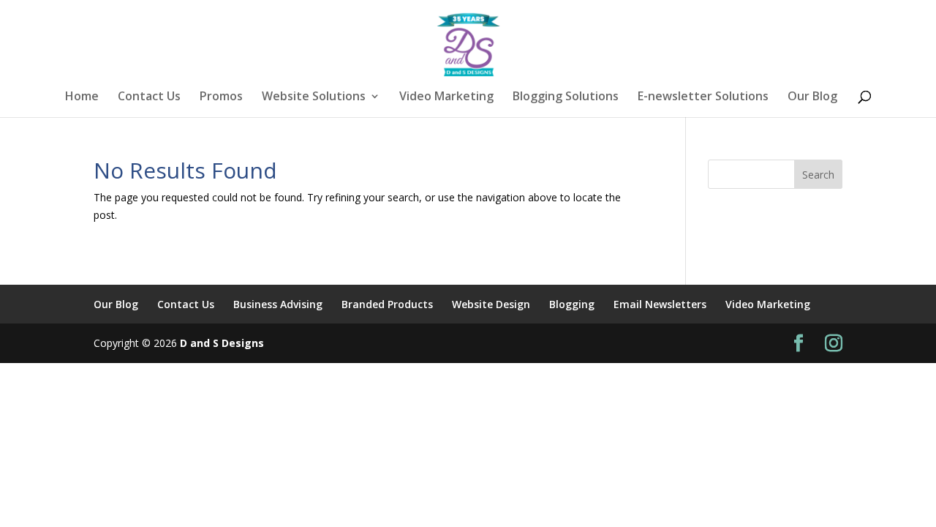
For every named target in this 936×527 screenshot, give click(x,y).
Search (818, 175)
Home (82, 97)
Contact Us (149, 97)
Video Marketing (446, 97)
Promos (221, 97)
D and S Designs (222, 343)
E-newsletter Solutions (703, 97)
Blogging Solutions (566, 97)
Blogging (572, 304)
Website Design (491, 304)
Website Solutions (314, 97)
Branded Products (387, 304)
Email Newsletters (660, 304)
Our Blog (812, 97)
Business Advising (277, 304)
